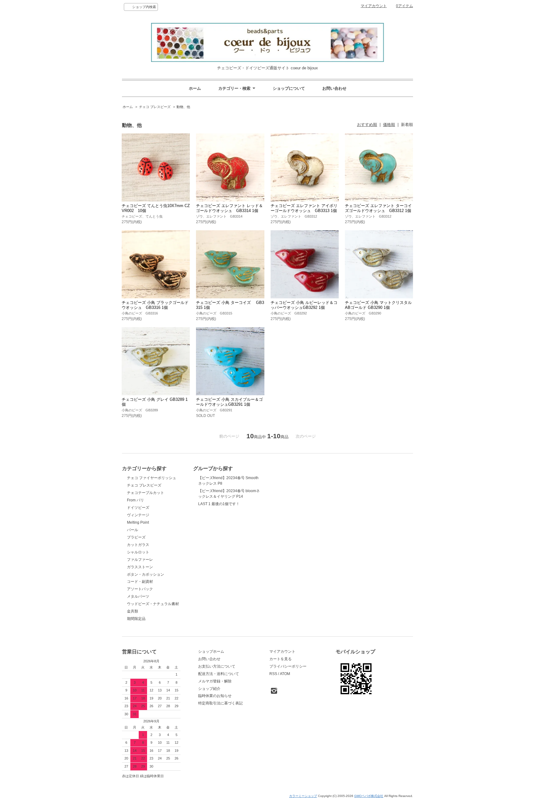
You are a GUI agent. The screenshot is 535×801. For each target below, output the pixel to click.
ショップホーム (211, 651)
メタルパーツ (138, 596)
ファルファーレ (140, 559)
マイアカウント (374, 6)
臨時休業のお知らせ (215, 696)
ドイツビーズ (138, 507)
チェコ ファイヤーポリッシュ (151, 478)
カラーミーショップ (303, 796)
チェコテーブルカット (145, 493)
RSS (273, 674)
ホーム (195, 88)
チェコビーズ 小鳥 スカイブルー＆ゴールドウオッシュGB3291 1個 (229, 402)
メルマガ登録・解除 (215, 681)
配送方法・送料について (218, 674)
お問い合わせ (334, 88)
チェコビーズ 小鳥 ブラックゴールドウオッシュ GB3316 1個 (155, 305)
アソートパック (140, 589)
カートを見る (280, 659)
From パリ (135, 500)
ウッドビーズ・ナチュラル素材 (153, 604)
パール (132, 530)
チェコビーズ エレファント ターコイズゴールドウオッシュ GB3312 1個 (378, 208)
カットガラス (138, 545)
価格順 (389, 124)
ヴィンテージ (138, 515)
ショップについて (289, 88)
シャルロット (138, 552)
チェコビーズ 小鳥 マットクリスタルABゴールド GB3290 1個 (378, 305)
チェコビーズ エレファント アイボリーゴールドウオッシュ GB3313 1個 (304, 208)
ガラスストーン (140, 567)
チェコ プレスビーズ (155, 107)
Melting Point (138, 522)
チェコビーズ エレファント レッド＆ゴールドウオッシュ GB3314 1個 (229, 208)
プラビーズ (136, 537)
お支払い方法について (216, 666)
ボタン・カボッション (145, 574)
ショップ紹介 (209, 688)
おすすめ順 (367, 124)
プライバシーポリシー (288, 666)
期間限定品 (136, 619)
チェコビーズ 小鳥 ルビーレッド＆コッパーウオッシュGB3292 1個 (304, 305)
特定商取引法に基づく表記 (220, 703)
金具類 (132, 611)
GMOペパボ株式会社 (368, 796)
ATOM (285, 674)
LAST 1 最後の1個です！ (219, 504)
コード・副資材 (140, 581)
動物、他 (183, 107)
